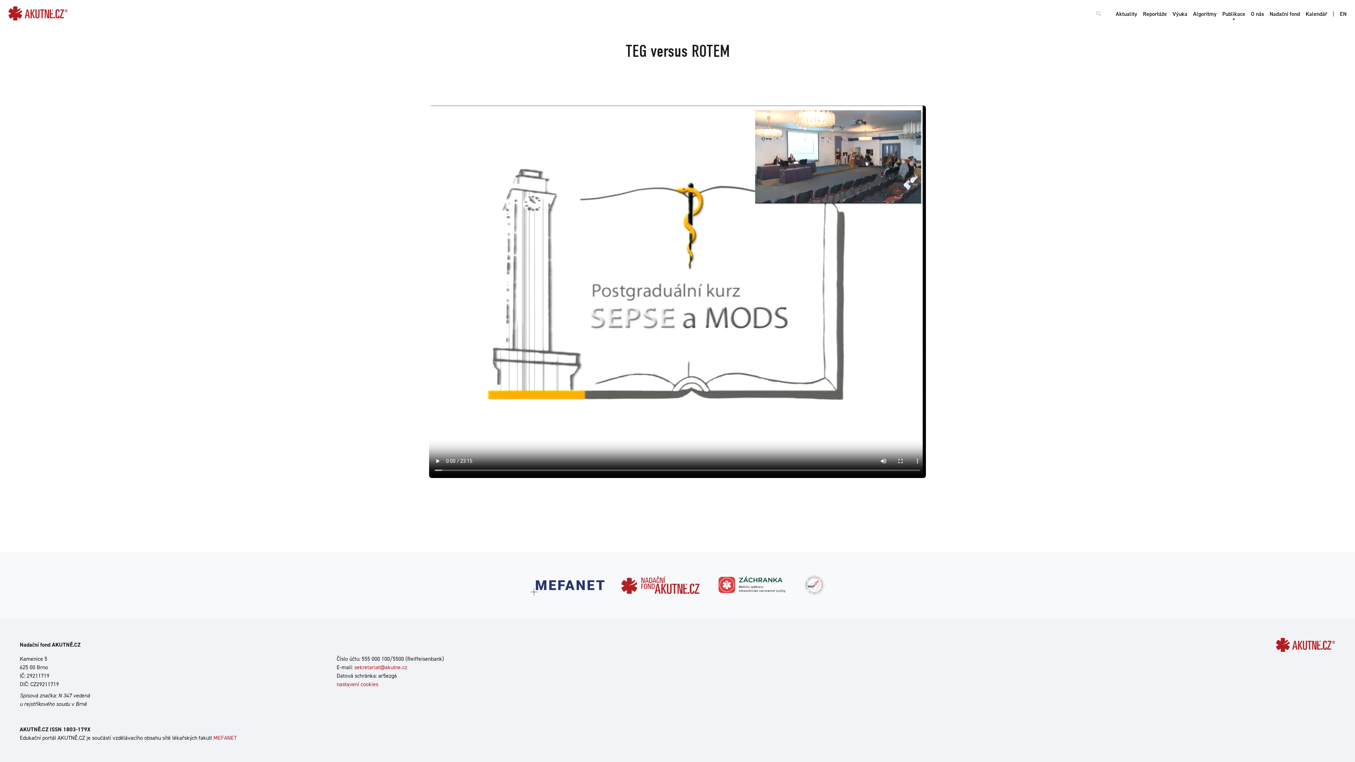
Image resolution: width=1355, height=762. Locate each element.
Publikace (1233, 14)
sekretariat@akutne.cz (380, 667)
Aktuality (1126, 14)
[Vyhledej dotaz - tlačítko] (1099, 14)
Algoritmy (1205, 14)
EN (1343, 14)
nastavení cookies (357, 684)
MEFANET (225, 738)
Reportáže (1155, 14)
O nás (1257, 14)
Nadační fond (1285, 14)
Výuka (1180, 14)
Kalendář (1316, 14)
